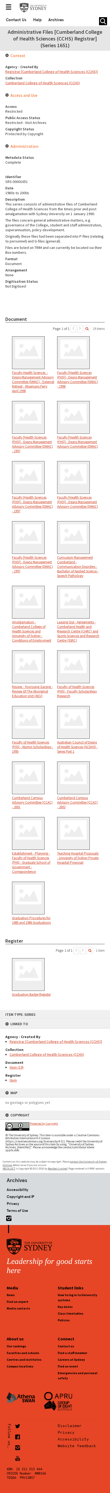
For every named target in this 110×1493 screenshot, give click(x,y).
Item (13, 1080)
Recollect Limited (57, 1168)
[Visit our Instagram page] (7, 1217)
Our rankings (16, 1346)
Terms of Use (17, 1210)
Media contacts (18, 1308)
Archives (56, 20)
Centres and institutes (24, 1360)
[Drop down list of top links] (10, 7)
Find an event (68, 1366)
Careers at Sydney (71, 1360)
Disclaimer (70, 1426)
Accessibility (17, 1189)
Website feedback (77, 1446)
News (11, 1295)
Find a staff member (72, 1353)
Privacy (13, 1203)
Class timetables (70, 1313)
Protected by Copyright (44, 1124)
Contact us (66, 1346)
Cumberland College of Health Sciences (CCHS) (47, 1054)
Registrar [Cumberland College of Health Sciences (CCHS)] (56, 1041)
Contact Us (16, 20)
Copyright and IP (20, 1196)
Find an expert (17, 1302)
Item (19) (16, 1067)
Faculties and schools (23, 1353)
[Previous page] (73, 328)
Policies (64, 1320)
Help (37, 20)
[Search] (87, 328)
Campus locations (20, 1366)
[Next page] (80, 328)
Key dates (65, 1307)
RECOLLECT (9, 1168)
